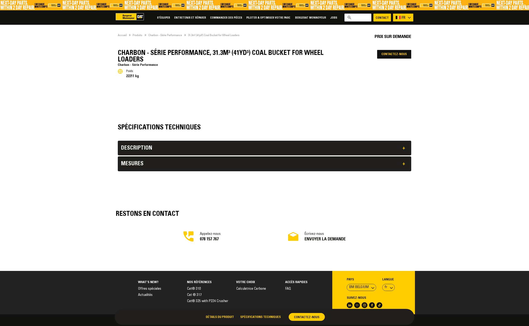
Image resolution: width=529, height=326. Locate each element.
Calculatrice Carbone (251, 289)
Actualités (145, 295)
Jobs (333, 18)
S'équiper (163, 18)
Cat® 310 (194, 289)
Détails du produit (220, 317)
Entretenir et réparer (190, 18)
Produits (137, 35)
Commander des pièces (226, 18)
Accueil (122, 35)
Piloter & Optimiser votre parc (268, 18)
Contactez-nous (394, 54)
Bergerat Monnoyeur (310, 18)
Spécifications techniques (260, 317)
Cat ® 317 (194, 295)
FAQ (288, 289)
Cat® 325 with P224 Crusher (207, 301)
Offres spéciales (149, 289)
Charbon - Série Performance (165, 35)
